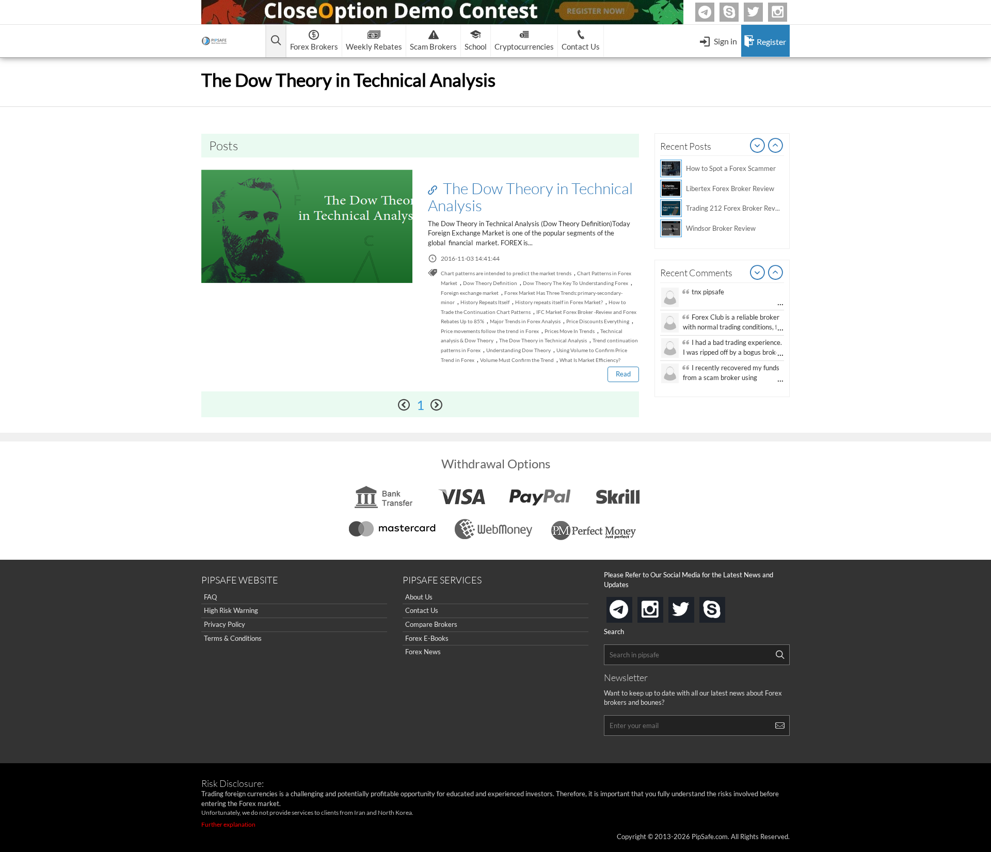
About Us (419, 597)
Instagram (785, 12)
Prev (757, 146)
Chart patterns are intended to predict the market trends (506, 273)
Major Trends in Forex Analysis (525, 321)
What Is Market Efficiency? (590, 360)
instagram (661, 606)
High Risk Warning (231, 610)
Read (623, 374)
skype (723, 606)
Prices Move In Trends (570, 331)
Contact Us (421, 610)
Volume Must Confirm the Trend (517, 360)
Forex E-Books (427, 638)
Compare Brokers (431, 624)
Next (776, 146)
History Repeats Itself (484, 302)
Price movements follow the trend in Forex (490, 331)
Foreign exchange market (470, 293)
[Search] (780, 654)
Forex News (423, 652)
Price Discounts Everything (597, 321)
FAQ (210, 597)
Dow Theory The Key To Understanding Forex (575, 283)
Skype (737, 12)
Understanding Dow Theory (518, 350)
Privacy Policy (224, 624)
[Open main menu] (275, 41)
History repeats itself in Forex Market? (559, 302)
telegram (630, 609)
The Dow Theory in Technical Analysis (530, 196)
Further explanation (228, 824)
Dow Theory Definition (490, 283)
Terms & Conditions (233, 638)
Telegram (712, 14)
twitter (761, 12)
